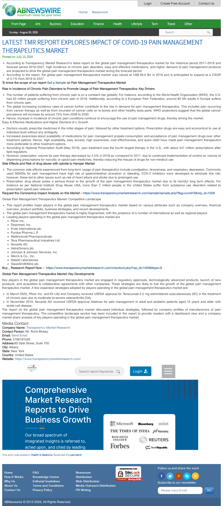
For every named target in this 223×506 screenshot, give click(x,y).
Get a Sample (56, 82)
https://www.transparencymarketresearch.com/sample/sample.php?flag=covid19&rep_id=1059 (148, 193)
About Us (10, 485)
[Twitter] (170, 476)
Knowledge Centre (46, 477)
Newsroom (100, 12)
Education (77, 24)
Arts (38, 24)
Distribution (84, 477)
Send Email (19, 335)
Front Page (18, 24)
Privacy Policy (42, 490)
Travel (171, 24)
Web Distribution (87, 481)
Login (148, 3)
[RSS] (195, 476)
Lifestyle (136, 24)
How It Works (13, 477)
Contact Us (206, 3)
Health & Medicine (41, 454)
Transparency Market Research (48, 327)
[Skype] (187, 476)
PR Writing (83, 490)
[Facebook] (161, 476)
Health (117, 24)
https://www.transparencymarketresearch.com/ (48, 359)
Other (188, 24)
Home (83, 12)
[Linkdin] (178, 476)
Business (55, 24)
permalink (76, 454)
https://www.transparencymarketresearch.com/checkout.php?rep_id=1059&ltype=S (104, 268)
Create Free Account (175, 3)
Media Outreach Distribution (96, 485)
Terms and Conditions (48, 485)
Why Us (9, 481)
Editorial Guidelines (46, 481)
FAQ (36, 472)
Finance (98, 24)
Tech (155, 24)
